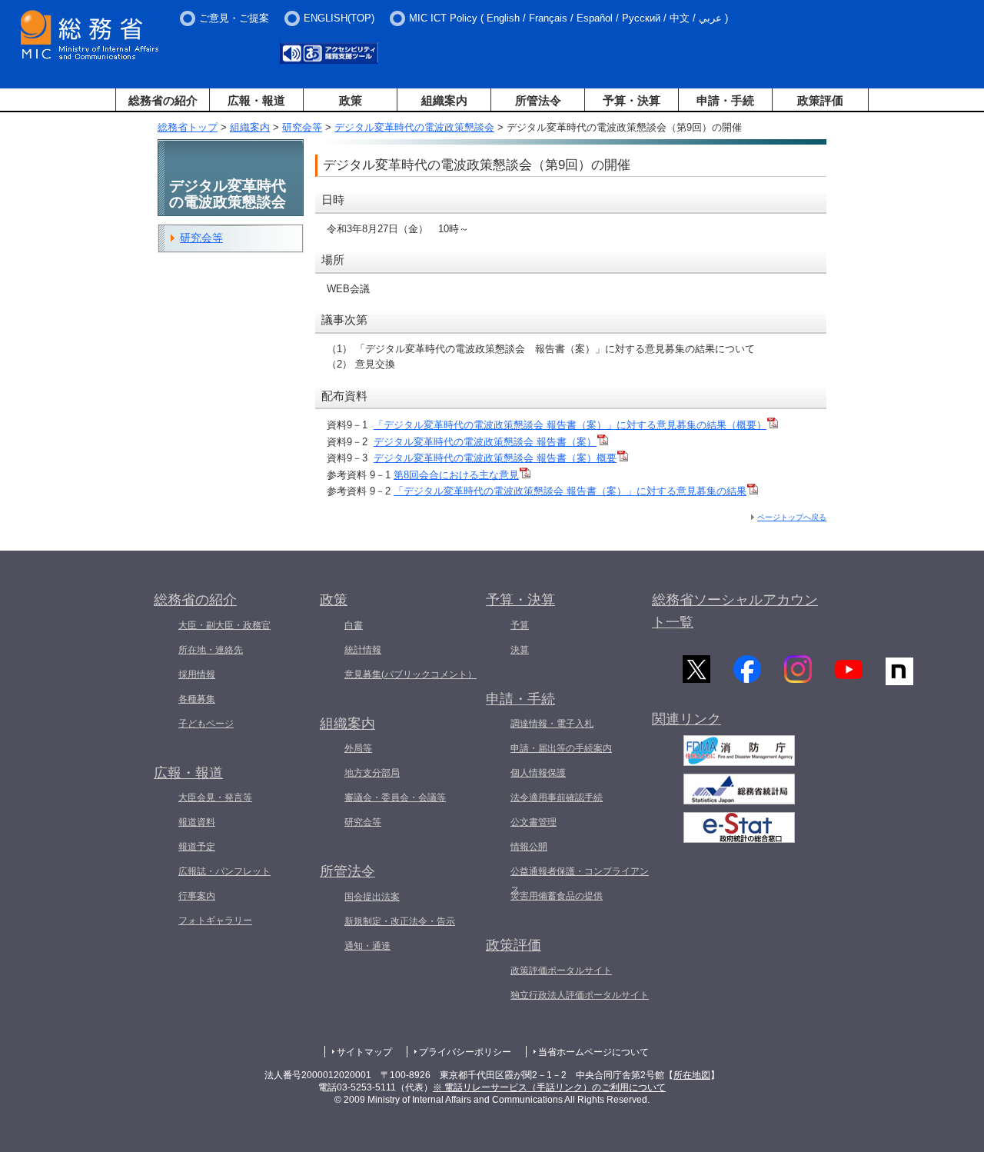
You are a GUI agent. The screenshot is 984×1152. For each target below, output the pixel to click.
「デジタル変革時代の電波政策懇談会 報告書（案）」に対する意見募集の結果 (570, 491)
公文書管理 (533, 822)
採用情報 (196, 674)
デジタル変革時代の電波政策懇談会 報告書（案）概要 (495, 458)
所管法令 (538, 100)
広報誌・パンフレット (224, 871)
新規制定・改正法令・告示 (399, 921)
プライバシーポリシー (465, 1052)
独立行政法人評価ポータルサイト (579, 995)
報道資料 (196, 822)
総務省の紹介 (163, 100)
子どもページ (206, 723)
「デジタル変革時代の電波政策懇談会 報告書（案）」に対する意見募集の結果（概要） (570, 425)
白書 (353, 625)
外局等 (358, 748)
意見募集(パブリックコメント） (410, 674)
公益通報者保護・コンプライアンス (579, 880)
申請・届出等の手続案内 (561, 748)
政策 (350, 100)
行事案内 (196, 896)
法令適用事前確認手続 (556, 797)
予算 (519, 625)
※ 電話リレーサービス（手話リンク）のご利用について (549, 1087)
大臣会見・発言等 (215, 797)
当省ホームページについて (593, 1052)
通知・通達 (367, 946)
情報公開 (528, 846)
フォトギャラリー (215, 920)
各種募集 (196, 699)
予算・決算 (631, 100)
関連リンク (686, 719)
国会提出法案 (372, 896)
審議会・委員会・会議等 (395, 797)
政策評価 (820, 100)
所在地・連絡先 (210, 649)
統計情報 (362, 649)
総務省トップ (188, 127)
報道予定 (196, 846)
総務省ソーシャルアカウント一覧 (735, 611)
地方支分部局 (372, 772)
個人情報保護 (538, 772)
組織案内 (444, 100)
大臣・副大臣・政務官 (224, 625)
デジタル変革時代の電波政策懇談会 (414, 127)
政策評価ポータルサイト (561, 970)
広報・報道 (256, 100)
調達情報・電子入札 (551, 723)
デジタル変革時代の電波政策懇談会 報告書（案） (485, 442)
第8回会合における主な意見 (456, 475)
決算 (519, 649)
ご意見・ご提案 (234, 18)
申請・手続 (725, 100)
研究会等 (302, 127)
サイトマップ (364, 1052)
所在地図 (691, 1075)
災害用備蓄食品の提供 (556, 896)
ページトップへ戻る (791, 517)
